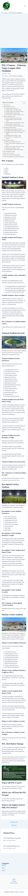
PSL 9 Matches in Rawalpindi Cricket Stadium (13, 137)
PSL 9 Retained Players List (12, 846)
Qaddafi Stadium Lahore (9, 106)
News (6, 13)
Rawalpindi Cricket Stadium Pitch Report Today (14, 133)
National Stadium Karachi (9, 116)
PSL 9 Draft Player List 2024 (12, 838)
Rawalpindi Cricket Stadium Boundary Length (15, 130)
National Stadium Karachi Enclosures (13, 118)
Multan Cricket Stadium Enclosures (13, 141)
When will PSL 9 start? (9, 153)
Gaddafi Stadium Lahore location (13, 113)
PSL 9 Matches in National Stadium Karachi (15, 125)
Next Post (13, 825)
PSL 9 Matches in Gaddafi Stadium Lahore (15, 114)
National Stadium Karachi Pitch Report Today (14, 120)
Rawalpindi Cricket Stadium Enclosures (14, 129)
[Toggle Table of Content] (23, 103)
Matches (4, 865)
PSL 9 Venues (7, 105)
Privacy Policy (14, 883)
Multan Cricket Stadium (9, 140)
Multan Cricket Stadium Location (13, 148)
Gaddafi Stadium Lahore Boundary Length (14, 111)
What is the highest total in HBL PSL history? (14, 156)
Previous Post (14, 822)
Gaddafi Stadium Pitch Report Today (13, 110)
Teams (3, 870)
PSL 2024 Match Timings (9, 151)
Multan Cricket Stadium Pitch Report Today (15, 146)
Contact (14, 881)
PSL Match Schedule (18, 892)
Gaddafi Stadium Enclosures (12, 108)
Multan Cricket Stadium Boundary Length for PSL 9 (15, 144)
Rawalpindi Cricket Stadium (10, 127)
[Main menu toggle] (25, 6)
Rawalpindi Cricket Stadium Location (13, 135)
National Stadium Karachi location (13, 124)
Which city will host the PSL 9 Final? (12, 154)
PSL (2, 13)
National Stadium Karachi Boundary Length (15, 122)
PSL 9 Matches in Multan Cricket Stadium (14, 149)
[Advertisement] (14, 29)
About (14, 879)
